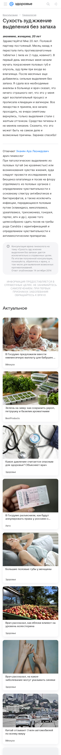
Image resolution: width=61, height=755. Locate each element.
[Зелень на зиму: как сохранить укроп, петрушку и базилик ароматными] (30, 396)
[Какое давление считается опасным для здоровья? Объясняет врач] (30, 450)
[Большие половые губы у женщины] (30, 558)
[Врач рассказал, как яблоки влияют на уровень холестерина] (30, 611)
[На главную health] (23, 4)
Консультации (10, 15)
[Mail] (11, 4)
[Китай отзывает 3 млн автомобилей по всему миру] (30, 719)
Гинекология (29, 15)
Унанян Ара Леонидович (32, 151)
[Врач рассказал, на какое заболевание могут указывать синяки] (30, 665)
